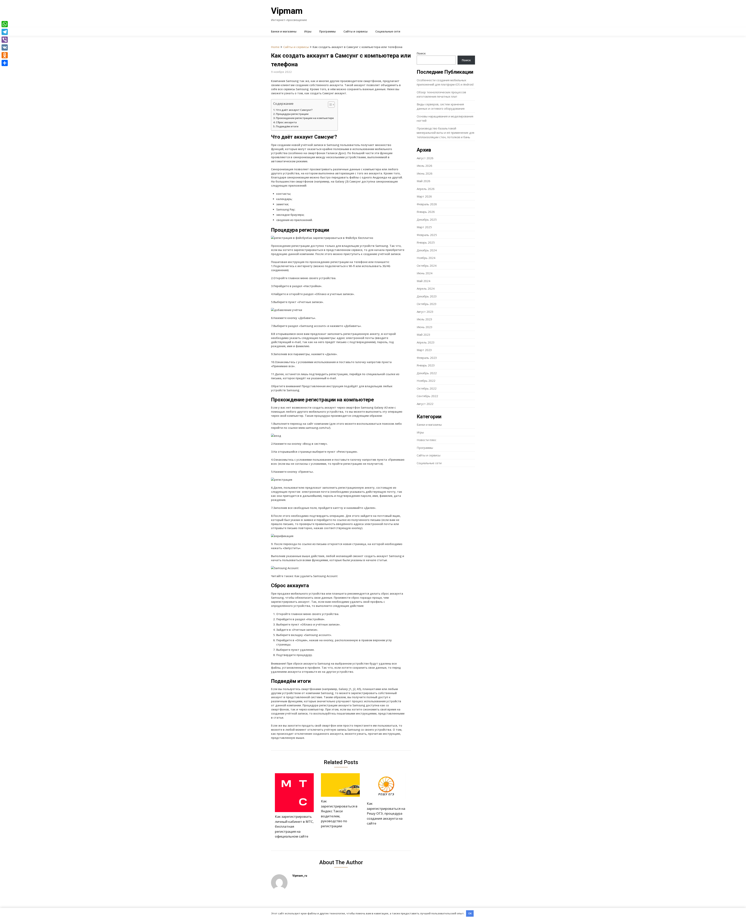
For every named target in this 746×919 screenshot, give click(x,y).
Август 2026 (425, 158)
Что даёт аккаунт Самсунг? (294, 110)
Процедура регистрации (292, 114)
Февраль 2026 (427, 204)
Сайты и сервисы (355, 31)
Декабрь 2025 (427, 219)
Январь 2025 (426, 242)
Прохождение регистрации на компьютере (305, 118)
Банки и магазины (283, 31)
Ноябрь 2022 (426, 381)
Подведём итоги (287, 126)
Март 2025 (424, 227)
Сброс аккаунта (286, 122)
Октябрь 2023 (427, 304)
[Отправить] (5, 63)
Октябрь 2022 (427, 388)
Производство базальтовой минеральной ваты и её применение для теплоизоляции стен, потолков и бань (445, 132)
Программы (327, 31)
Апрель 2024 (426, 288)
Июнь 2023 (424, 327)
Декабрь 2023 (427, 296)
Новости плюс (426, 440)
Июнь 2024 (424, 273)
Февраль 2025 (427, 235)
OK (470, 913)
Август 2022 (425, 404)
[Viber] (5, 40)
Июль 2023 (424, 319)
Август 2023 (425, 312)
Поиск (421, 53)
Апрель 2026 (426, 189)
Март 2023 (424, 350)
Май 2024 (423, 281)
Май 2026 (423, 181)
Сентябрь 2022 (427, 396)
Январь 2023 (426, 365)
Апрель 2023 (426, 342)
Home (275, 47)
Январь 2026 (426, 212)
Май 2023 (423, 334)
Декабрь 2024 (427, 250)
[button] (329, 104)
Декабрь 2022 (427, 373)
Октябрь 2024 (427, 265)
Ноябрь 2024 (426, 258)
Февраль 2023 (427, 358)
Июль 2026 (424, 166)
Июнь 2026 (424, 173)
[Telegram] (5, 32)
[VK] (5, 47)
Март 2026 (424, 196)
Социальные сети (387, 31)
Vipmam (287, 11)
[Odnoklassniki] (5, 55)
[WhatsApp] (5, 24)
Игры (307, 31)
